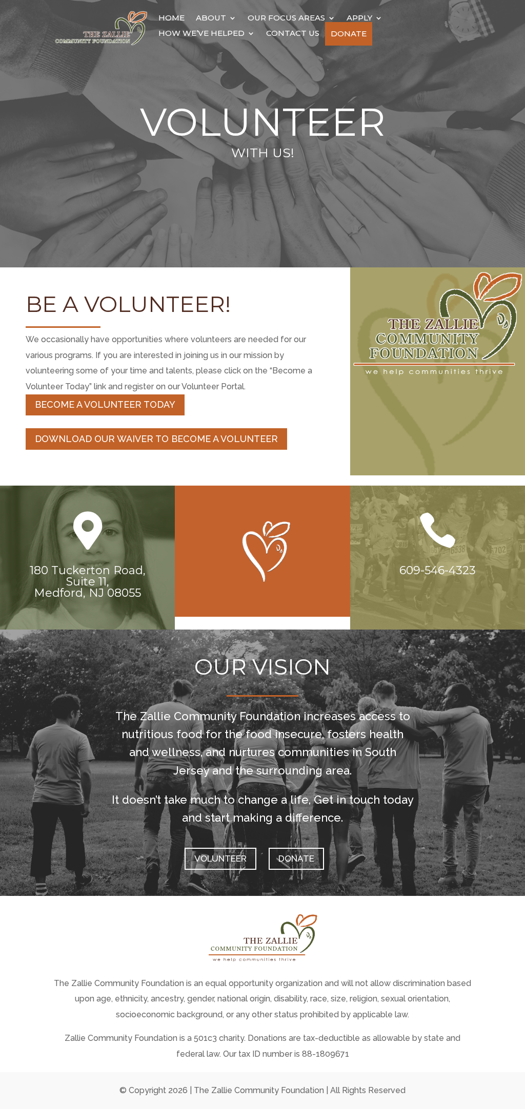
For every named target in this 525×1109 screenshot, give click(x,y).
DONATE (296, 858)
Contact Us (292, 34)
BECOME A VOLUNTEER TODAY (105, 404)
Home (171, 18)
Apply (359, 18)
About (211, 18)
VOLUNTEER (220, 858)
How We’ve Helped (201, 34)
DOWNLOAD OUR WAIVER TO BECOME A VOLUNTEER (156, 438)
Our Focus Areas (286, 18)
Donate (349, 34)
